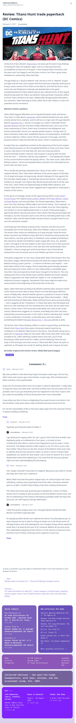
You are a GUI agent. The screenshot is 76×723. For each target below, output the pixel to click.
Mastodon (65, 663)
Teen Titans (9, 355)
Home (6, 658)
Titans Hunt (31, 64)
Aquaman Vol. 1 (17, 123)
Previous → (9, 589)
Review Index (33, 661)
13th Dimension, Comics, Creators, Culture (12, 696)
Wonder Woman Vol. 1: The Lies (37, 320)
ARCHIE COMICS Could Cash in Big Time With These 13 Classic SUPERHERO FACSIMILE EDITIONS (14, 707)
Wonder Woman (11, 126)
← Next (8, 579)
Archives (8, 661)
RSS (63, 665)
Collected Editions (10, 3)
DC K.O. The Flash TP (50, 629)
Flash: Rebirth (56, 198)
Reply (5, 417)
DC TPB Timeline (35, 658)
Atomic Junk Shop (57, 694)
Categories (9, 663)
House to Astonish (35, 694)
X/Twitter (66, 661)
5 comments (22, 24)
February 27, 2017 (17, 369)
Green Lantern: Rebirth (36, 198)
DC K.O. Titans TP (49, 632)
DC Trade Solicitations (38, 663)
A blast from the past (60, 698)
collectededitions (15, 432)
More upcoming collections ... (54, 649)
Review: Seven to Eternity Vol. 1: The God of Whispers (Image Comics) (32, 581)
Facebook (65, 658)
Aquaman (31, 117)
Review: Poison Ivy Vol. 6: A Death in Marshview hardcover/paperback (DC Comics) (19, 642)
